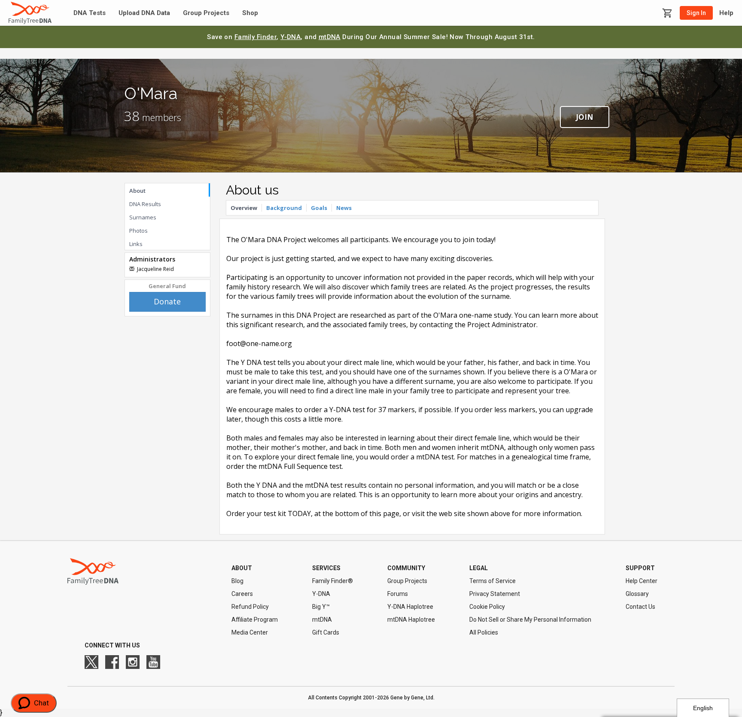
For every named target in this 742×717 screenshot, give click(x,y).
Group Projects (206, 13)
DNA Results (145, 204)
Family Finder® (332, 581)
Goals (319, 208)
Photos (138, 230)
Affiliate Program (254, 620)
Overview (244, 208)
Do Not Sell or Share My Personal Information (530, 620)
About (137, 190)
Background (284, 208)
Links (136, 244)
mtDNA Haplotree (411, 620)
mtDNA (330, 37)
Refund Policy (250, 607)
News (344, 208)
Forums (397, 594)
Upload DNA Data (144, 13)
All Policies (483, 632)
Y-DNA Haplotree (410, 607)
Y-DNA (290, 37)
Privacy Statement (494, 594)
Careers (242, 594)
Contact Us (640, 607)
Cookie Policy (487, 607)
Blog (237, 581)
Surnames (142, 217)
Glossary (637, 594)
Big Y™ (321, 607)
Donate (167, 301)
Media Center (249, 632)
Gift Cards (325, 632)
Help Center (641, 581)
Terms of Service (492, 581)
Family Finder (255, 37)
